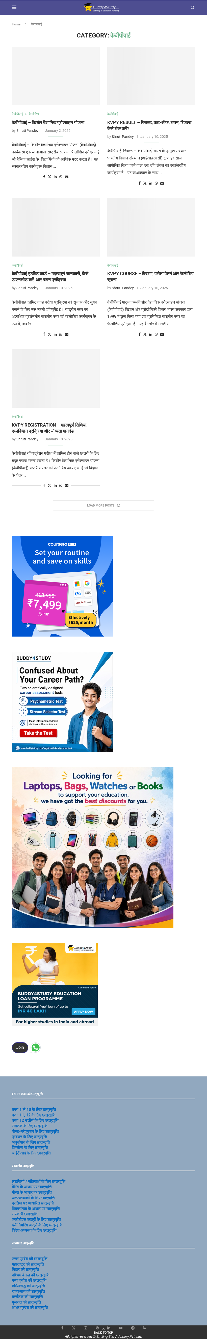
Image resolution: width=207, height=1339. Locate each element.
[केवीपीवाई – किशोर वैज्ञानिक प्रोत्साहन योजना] (56, 76)
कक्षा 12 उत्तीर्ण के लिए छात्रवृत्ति (35, 1120)
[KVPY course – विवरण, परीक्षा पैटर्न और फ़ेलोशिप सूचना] (151, 227)
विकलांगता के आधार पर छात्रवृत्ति (36, 1208)
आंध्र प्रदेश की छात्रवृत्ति (30, 1307)
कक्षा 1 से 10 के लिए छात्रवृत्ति (34, 1109)
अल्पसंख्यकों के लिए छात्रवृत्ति (33, 1197)
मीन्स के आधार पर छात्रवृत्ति (32, 1192)
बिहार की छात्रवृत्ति (25, 1269)
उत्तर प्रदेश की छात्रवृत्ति (29, 1258)
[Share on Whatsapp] (60, 177)
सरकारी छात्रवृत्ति (25, 1213)
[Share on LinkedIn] (55, 177)
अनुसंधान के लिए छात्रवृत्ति (31, 1142)
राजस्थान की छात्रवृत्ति (28, 1291)
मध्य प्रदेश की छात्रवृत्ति (29, 1280)
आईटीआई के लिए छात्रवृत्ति (31, 1153)
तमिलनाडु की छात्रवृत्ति (28, 1285)
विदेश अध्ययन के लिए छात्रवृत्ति (34, 1230)
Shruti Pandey (27, 131)
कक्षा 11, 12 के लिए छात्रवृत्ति (34, 1115)
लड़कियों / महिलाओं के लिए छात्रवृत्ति (38, 1181)
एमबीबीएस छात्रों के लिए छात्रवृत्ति (36, 1219)
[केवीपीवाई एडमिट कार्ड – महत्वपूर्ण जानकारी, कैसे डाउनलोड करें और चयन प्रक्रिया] (56, 227)
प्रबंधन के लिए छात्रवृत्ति (29, 1136)
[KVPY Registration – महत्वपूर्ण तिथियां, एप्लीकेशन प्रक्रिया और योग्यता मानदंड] (56, 378)
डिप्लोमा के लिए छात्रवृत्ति (30, 1147)
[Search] (192, 7)
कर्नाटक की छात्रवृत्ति (27, 1296)
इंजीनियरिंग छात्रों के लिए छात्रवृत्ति (37, 1225)
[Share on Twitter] (49, 177)
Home (16, 24)
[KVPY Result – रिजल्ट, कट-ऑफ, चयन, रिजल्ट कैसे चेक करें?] (151, 76)
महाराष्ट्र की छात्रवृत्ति (28, 1264)
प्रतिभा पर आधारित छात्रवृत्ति (33, 1203)
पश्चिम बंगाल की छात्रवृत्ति (30, 1275)
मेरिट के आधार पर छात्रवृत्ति (32, 1186)
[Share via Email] (66, 177)
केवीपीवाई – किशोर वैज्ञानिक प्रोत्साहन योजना (48, 122)
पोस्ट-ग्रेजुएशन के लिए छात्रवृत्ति (35, 1131)
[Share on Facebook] (44, 177)
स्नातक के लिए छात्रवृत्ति (29, 1125)
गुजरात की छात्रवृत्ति (26, 1302)
